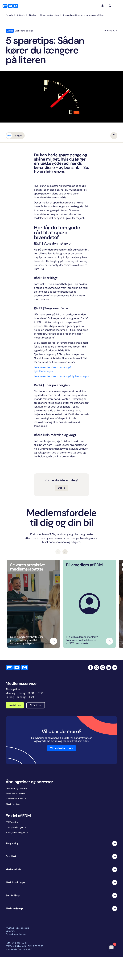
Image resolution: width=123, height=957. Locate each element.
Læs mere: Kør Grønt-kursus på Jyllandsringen (61, 376)
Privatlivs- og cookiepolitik (18, 927)
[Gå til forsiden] (10, 6)
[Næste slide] (65, 551)
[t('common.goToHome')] (17, 667)
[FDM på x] (96, 667)
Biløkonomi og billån (49, 15)
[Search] (110, 6)
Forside (9, 15)
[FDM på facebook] (90, 667)
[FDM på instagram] (102, 667)
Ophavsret (10, 931)
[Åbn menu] (117, 6)
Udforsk (21, 15)
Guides (32, 15)
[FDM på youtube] (114, 667)
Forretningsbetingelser (16, 934)
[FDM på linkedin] (108, 667)
